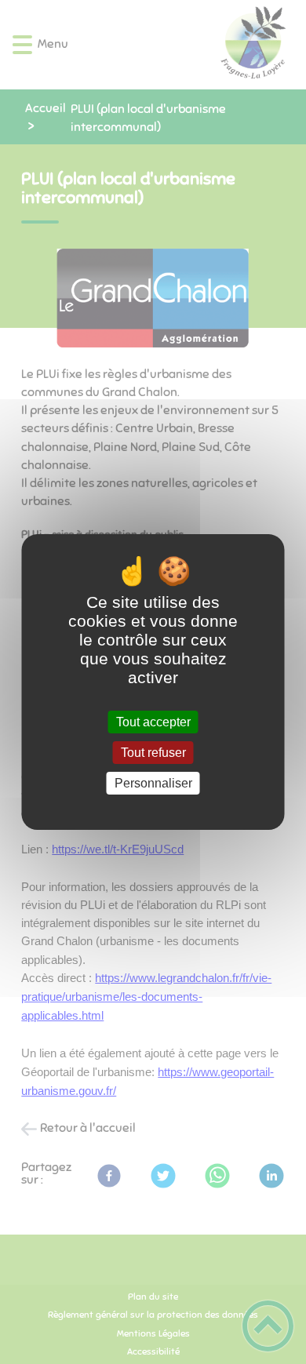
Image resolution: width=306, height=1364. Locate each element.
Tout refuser (153, 752)
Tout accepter (153, 722)
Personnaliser (153, 783)
